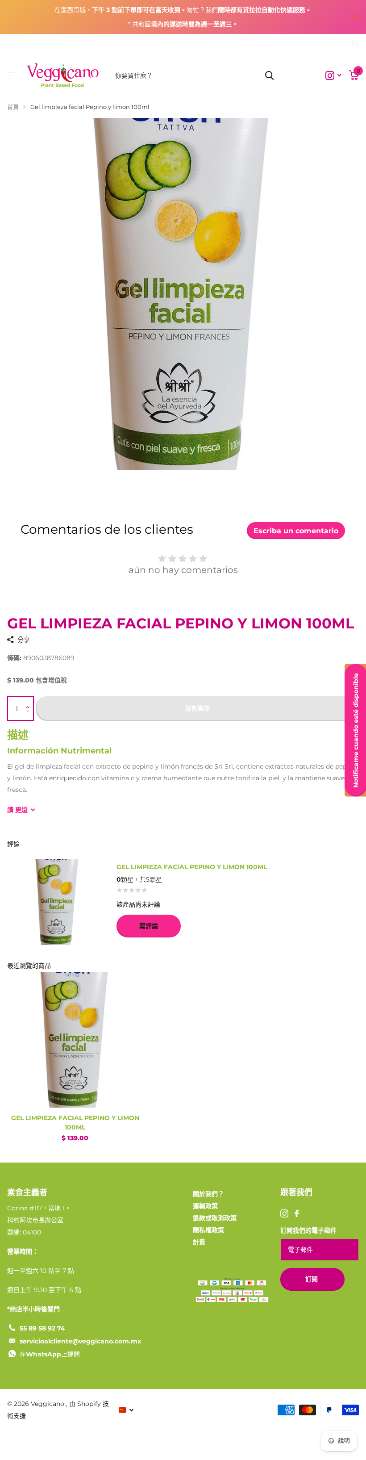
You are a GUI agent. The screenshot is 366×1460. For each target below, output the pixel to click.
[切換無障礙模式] (354, 44)
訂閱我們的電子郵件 (308, 1230)
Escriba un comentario (296, 531)
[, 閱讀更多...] (333, 76)
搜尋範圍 (269, 75)
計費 (199, 1242)
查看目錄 (12, 75)
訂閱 (312, 1279)
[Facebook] (297, 1213)
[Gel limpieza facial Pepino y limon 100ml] (75, 1040)
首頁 (13, 106)
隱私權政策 (208, 1230)
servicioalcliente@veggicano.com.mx (80, 1341)
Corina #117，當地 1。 (39, 1208)
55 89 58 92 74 (42, 1328)
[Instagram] (284, 1213)
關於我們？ (208, 1194)
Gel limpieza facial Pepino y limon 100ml (75, 1122)
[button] (29, 700)
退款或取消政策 (215, 1218)
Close (356, 17)
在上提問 (50, 1354)
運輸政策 (205, 1206)
